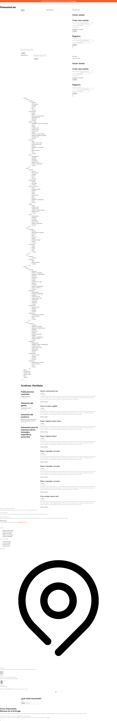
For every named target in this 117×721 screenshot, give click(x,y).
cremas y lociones (35, 307)
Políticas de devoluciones (8, 530)
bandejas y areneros (36, 189)
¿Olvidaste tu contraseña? (77, 29)
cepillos (33, 125)
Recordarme (76, 27)
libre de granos (35, 104)
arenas (33, 187)
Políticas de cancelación (8, 535)
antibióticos (34, 275)
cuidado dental (35, 131)
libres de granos (35, 172)
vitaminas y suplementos (37, 163)
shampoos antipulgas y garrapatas (39, 135)
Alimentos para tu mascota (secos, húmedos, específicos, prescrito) (29, 432)
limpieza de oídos (35, 162)
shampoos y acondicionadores (38, 134)
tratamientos (31, 290)
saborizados (34, 119)
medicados (34, 105)
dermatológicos (32, 305)
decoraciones (32, 244)
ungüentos (34, 310)
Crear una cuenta (80, 20)
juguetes (33, 146)
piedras (33, 247)
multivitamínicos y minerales (38, 314)
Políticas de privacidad (7, 532)
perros (27, 99)
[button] (84, 47)
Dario (43, 393)
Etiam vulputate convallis (50, 451)
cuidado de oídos (35, 128)
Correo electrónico (76, 23)
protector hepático (36, 316)
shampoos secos (35, 137)
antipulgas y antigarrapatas (37, 293)
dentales (33, 113)
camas (33, 141)
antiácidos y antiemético (37, 326)
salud (30, 154)
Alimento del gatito (27, 404)
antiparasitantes (35, 156)
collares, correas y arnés (37, 143)
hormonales (34, 284)
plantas (33, 249)
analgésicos (34, 271)
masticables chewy (36, 117)
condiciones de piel (36, 296)
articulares (34, 278)
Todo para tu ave (6, 544)
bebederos (34, 190)
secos (33, 177)
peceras (33, 241)
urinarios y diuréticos (36, 287)
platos (33, 201)
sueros (33, 317)
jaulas (33, 196)
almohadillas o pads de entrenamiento (40, 123)
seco (33, 108)
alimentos (31, 101)
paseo (33, 149)
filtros (33, 235)
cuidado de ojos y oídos (37, 281)
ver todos (34, 110)
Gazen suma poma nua (49, 391)
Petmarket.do (8, 7)
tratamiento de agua (36, 240)
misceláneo (31, 229)
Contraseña (74, 25)
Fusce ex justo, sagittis (48, 406)
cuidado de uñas (35, 129)
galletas (33, 114)
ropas (33, 152)
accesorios (31, 140)
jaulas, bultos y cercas (36, 144)
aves (27, 255)
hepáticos (34, 283)
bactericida (34, 159)
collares (33, 193)
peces (27, 228)
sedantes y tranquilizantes (37, 286)
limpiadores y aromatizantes (38, 147)
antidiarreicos (34, 277)
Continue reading (44, 401)
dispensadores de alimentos (38, 232)
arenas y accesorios (33, 186)
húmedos (34, 102)
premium (33, 107)
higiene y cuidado (32, 122)
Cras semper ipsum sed (49, 496)
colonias (33, 126)
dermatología (34, 160)
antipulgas (34, 157)
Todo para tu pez (6, 546)
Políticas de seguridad (7, 536)
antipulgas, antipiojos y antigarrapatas (40, 344)
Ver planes (73, 1)
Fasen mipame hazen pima (50, 421)
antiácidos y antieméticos (37, 272)
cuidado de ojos (35, 208)
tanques (33, 238)
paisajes (33, 246)
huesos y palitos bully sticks (38, 116)
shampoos (34, 308)
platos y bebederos (36, 150)
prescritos (31, 269)
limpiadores (34, 237)
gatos (27, 168)
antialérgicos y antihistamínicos (38, 274)
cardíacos (34, 280)
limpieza (33, 132)
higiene (30, 204)
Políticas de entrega (7, 533)
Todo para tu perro (7, 541)
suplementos (34, 302)
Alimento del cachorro (27, 415)
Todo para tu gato (6, 543)
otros (33, 250)
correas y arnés (35, 195)
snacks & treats (32, 111)
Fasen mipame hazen (48, 436)
